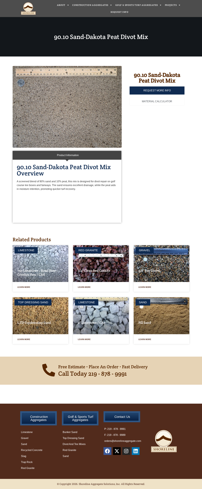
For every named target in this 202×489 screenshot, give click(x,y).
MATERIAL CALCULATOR (157, 101)
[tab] (67, 155)
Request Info (119, 12)
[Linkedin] (136, 451)
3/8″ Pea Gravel (149, 271)
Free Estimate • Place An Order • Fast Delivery (103, 367)
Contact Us (122, 416)
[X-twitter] (117, 451)
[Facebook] (107, 451)
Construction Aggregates (90, 5)
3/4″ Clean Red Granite (94, 271)
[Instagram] (126, 451)
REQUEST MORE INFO (157, 90)
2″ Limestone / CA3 (91, 323)
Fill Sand (144, 323)
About (61, 5)
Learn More (23, 287)
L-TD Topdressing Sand (34, 323)
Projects (171, 5)
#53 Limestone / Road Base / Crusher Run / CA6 (37, 272)
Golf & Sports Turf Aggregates (136, 5)
